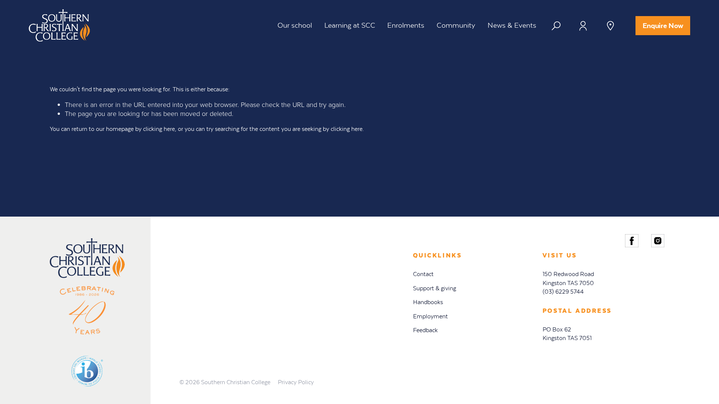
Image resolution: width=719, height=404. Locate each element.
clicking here (159, 128)
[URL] (558, 28)
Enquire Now (663, 25)
